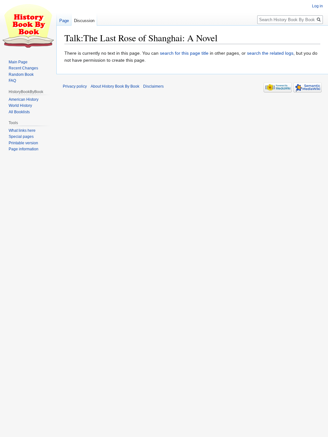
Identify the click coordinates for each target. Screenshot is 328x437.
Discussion (84, 20)
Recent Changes (23, 68)
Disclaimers (153, 86)
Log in (317, 6)
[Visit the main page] (28, 25)
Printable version (23, 143)
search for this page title (184, 53)
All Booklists (19, 112)
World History (20, 105)
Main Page (18, 62)
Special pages (21, 136)
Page (64, 20)
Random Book (21, 74)
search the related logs (270, 53)
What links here (22, 130)
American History (23, 99)
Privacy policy (75, 86)
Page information (23, 149)
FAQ (12, 80)
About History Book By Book (115, 86)
